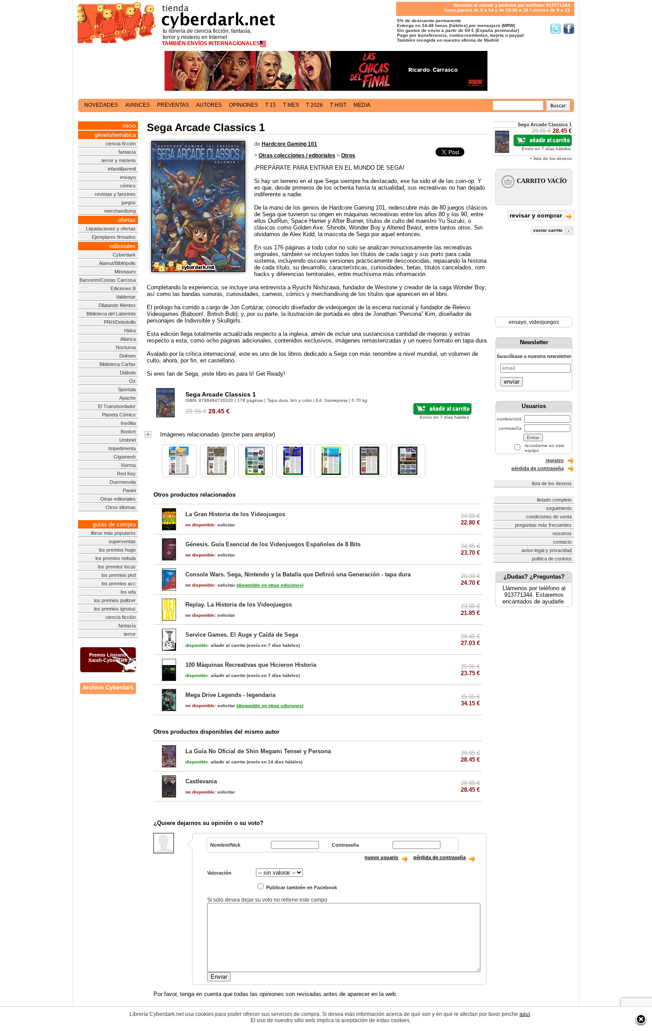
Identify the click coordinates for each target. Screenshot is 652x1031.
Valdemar (126, 297)
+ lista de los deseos (551, 158)
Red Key (126, 473)
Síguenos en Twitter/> (555, 28)
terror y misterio (119, 160)
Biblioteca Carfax (117, 364)
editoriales (123, 246)
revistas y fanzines (115, 194)
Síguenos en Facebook (568, 28)
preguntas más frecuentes (543, 525)
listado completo (554, 499)
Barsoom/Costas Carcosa (107, 280)
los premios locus (117, 566)
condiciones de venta (549, 516)
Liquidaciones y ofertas (111, 228)
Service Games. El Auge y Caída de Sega (241, 634)
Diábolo (128, 372)
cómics (128, 185)
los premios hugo (117, 549)
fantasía (127, 152)
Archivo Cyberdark (108, 687)
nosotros (562, 533)
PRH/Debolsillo (120, 322)
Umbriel (127, 440)
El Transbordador (117, 406)
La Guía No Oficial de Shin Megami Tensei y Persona (258, 751)
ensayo (128, 177)
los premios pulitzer (115, 600)
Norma (128, 465)
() (269, 585)
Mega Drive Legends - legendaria (230, 695)
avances (137, 105)
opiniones (243, 105)
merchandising (120, 211)
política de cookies (552, 558)
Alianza (128, 339)
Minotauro (125, 271)
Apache (127, 398)
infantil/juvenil (122, 168)
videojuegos (544, 322)
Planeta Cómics (119, 414)
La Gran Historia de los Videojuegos (235, 514)
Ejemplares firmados (114, 237)
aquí (524, 1014)
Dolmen (127, 355)
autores (209, 105)
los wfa (128, 592)
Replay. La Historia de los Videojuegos (238, 604)
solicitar (210, 524)
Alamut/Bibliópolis (117, 263)
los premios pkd (119, 575)
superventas (122, 541)
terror (130, 634)
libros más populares (113, 533)
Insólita (128, 423)
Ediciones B (123, 288)
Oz (132, 381)
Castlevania (201, 781)
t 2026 (314, 105)
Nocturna (126, 347)
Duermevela (123, 482)
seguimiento (559, 508)
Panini (129, 490)
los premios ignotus (115, 608)
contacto (562, 542)
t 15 (270, 105)
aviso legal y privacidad (547, 550)
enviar (511, 381)
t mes (291, 105)
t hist (338, 105)
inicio (129, 125)
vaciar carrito (548, 230)
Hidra (130, 330)
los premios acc (119, 583)
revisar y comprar (537, 215)
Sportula (127, 389)
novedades (101, 105)
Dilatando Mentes (117, 305)
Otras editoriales (118, 499)
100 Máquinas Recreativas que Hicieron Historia (250, 664)
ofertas (127, 220)
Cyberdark (124, 254)
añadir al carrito (215, 645)
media (361, 105)
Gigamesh (125, 456)
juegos (129, 202)
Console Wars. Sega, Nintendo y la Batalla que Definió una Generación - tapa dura (298, 574)
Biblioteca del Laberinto (111, 313)
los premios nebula (115, 558)
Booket (128, 431)
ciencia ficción (121, 143)
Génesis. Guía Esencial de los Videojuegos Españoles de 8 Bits (273, 544)
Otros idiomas (121, 507)
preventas (173, 105)
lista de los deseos (552, 483)
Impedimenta (122, 448)
